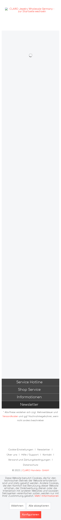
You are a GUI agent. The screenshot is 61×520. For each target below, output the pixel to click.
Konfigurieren (30, 514)
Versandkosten (10, 416)
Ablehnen (17, 506)
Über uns (12, 455)
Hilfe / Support (30, 455)
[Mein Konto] (52, 25)
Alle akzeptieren (39, 506)
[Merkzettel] (44, 25)
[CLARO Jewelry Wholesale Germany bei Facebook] (28, 435)
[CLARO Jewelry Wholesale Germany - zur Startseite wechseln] (30, 10)
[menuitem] (8, 25)
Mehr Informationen (47, 496)
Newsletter (43, 450)
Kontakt (47, 455)
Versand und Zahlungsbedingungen (29, 460)
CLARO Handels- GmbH (35, 470)
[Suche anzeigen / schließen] (37, 25)
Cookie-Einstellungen (20, 450)
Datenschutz (30, 465)
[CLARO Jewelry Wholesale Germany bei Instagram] (33, 435)
